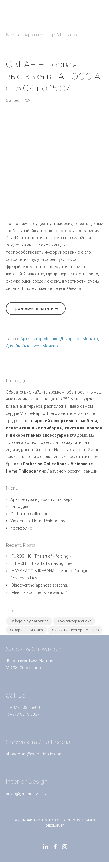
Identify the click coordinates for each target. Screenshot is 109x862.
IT (102, 12)
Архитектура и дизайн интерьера (41, 499)
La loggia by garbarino (29, 621)
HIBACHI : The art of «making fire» (41, 563)
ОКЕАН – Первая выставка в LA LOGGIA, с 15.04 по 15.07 (54, 76)
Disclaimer (55, 825)
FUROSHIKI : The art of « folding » (41, 556)
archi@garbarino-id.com (28, 793)
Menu (8, 7)
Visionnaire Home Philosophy (37, 521)
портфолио (21, 528)
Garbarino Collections (30, 513)
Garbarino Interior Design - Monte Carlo (60, 820)
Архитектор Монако (39, 338)
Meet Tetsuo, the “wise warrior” (39, 592)
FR (102, 7)
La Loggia (19, 506)
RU (102, 17)
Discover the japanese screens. (39, 585)
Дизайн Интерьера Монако (32, 346)
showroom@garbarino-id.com (34, 754)
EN (102, 2)
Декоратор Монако (79, 338)
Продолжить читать (39, 310)
